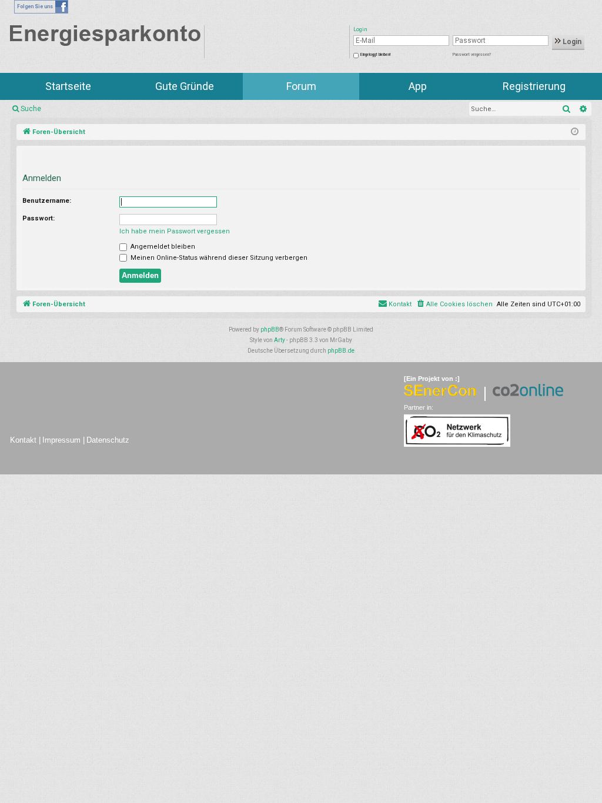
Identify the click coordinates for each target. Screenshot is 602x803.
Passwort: (38, 218)
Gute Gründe (184, 86)
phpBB (269, 329)
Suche (31, 109)
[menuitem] (454, 304)
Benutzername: (46, 201)
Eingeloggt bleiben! (375, 54)
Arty (279, 340)
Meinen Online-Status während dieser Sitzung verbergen (218, 258)
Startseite (68, 86)
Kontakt (23, 440)
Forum (301, 86)
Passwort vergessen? (472, 54)
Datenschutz (107, 440)
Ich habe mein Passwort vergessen (174, 231)
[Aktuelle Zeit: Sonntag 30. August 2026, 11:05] (574, 132)
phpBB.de (340, 350)
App (418, 86)
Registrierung (534, 86)
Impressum (61, 440)
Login (571, 42)
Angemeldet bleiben (162, 246)
